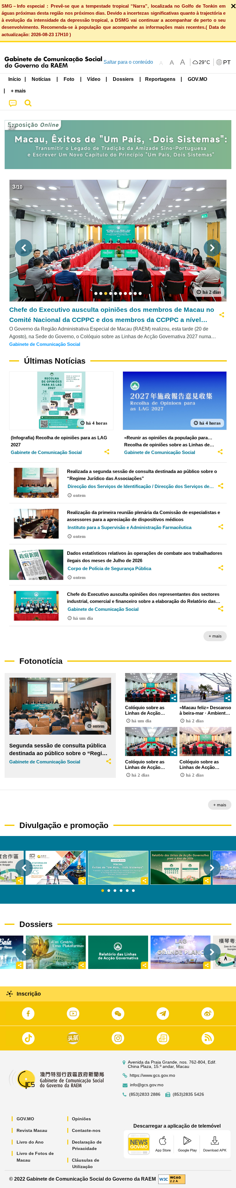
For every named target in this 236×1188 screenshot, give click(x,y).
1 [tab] (103, 891)
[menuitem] (41, 79)
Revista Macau (32, 1130)
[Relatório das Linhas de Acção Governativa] (118, 952)
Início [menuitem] (14, 79)
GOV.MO (25, 1118)
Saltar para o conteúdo (128, 62)
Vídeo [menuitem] (93, 79)
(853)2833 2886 (144, 1094)
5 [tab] (127, 891)
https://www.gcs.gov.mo (152, 1075)
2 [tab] (109, 891)
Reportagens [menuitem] (160, 79)
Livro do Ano (30, 1142)
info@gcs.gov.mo (146, 1085)
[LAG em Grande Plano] (180, 952)
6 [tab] (133, 891)
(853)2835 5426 (188, 1094)
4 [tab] (121, 891)
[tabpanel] (118, 868)
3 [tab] (115, 891)
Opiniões (81, 1118)
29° (204, 62)
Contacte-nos (86, 1130)
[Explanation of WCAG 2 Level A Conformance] (171, 1179)
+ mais (215, 636)
